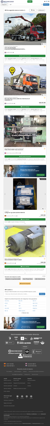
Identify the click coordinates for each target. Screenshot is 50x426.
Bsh (19, 303)
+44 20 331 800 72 (32, 364)
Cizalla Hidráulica (17, 371)
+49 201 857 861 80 (32, 366)
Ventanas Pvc (27, 374)
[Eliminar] (42, 4)
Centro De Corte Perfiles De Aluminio (36, 371)
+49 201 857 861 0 (10, 366)
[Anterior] (4, 29)
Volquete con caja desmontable (13, 279)
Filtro (33, 10)
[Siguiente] (45, 29)
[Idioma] (46, 1)
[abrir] (25, 62)
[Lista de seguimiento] (44, 1)
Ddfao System (22, 310)
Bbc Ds (6, 310)
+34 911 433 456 (10, 364)
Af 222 (6, 303)
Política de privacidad (27, 423)
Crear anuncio (40, 175)
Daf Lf (20, 308)
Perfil (34, 310)
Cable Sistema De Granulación (42, 279)
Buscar (46, 4)
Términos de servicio (36, 423)
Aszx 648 (7, 308)
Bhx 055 (20, 300)
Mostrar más (25, 313)
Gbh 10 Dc (35, 303)
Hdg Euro (35, 308)
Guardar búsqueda (25, 283)
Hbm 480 (35, 305)
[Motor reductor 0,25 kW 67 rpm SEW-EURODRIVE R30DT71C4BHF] (25, 241)
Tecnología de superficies (17, 374)
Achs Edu (7, 300)
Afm (6, 305)
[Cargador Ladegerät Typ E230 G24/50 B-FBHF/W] (25, 194)
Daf (19, 305)
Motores (25, 371)
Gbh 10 (34, 300)
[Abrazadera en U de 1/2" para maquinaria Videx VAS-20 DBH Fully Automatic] (25, 131)
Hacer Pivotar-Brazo (27, 279)
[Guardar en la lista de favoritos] (44, 46)
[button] (48, 1)
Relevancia (41, 10)
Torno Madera (9, 371)
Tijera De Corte (35, 374)
